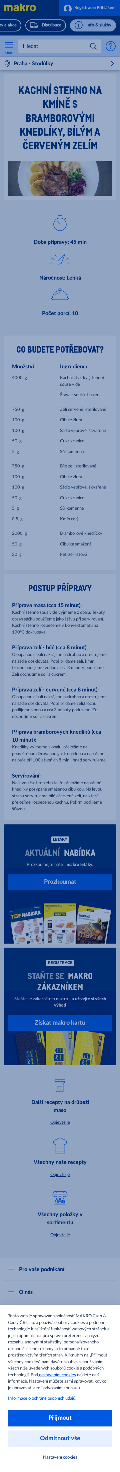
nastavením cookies (57, 1375)
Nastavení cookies (60, 1457)
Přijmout (60, 1418)
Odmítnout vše (60, 1439)
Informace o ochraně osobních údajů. (42, 1398)
